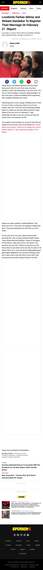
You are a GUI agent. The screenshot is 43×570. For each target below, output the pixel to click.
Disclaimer (23, 565)
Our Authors (22, 554)
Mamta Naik (15, 43)
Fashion (39, 8)
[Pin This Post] (29, 82)
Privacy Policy (34, 565)
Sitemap (32, 567)
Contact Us (14, 567)
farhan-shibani (22, 455)
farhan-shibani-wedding (11, 457)
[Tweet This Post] (14, 82)
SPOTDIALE (4, 8)
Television (23, 8)
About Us (24, 567)
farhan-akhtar (20, 453)
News (24, 13)
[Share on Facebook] (7, 82)
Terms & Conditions (11, 565)
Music (31, 8)
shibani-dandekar (9, 455)
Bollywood (14, 8)
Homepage (5, 13)
